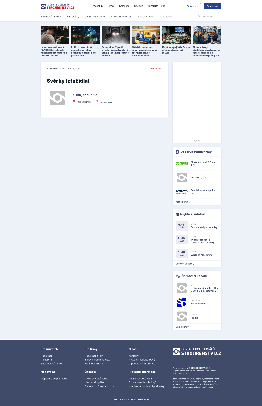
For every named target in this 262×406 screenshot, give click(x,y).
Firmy (111, 5)
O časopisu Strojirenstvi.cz (99, 386)
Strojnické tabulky (51, 16)
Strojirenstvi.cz (57, 68)
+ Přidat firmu (155, 68)
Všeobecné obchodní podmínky (147, 386)
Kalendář (124, 5)
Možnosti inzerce (94, 363)
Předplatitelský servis (96, 378)
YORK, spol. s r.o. (85, 95)
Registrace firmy (94, 355)
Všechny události (184, 263)
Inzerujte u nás (156, 5)
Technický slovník (95, 16)
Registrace (46, 355)
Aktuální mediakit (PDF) (142, 359)
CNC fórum (166, 16)
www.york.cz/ (106, 102)
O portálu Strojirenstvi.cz (142, 363)
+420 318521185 (84, 102)
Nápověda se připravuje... (55, 378)
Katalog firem (74, 68)
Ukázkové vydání (94, 382)
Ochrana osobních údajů (142, 382)
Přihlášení (46, 359)
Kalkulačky (73, 16)
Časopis (138, 5)
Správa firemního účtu (97, 359)
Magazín (97, 5)
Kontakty (134, 355)
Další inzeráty (182, 326)
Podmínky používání (140, 378)
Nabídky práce (146, 16)
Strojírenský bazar (121, 16)
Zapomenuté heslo (51, 363)
